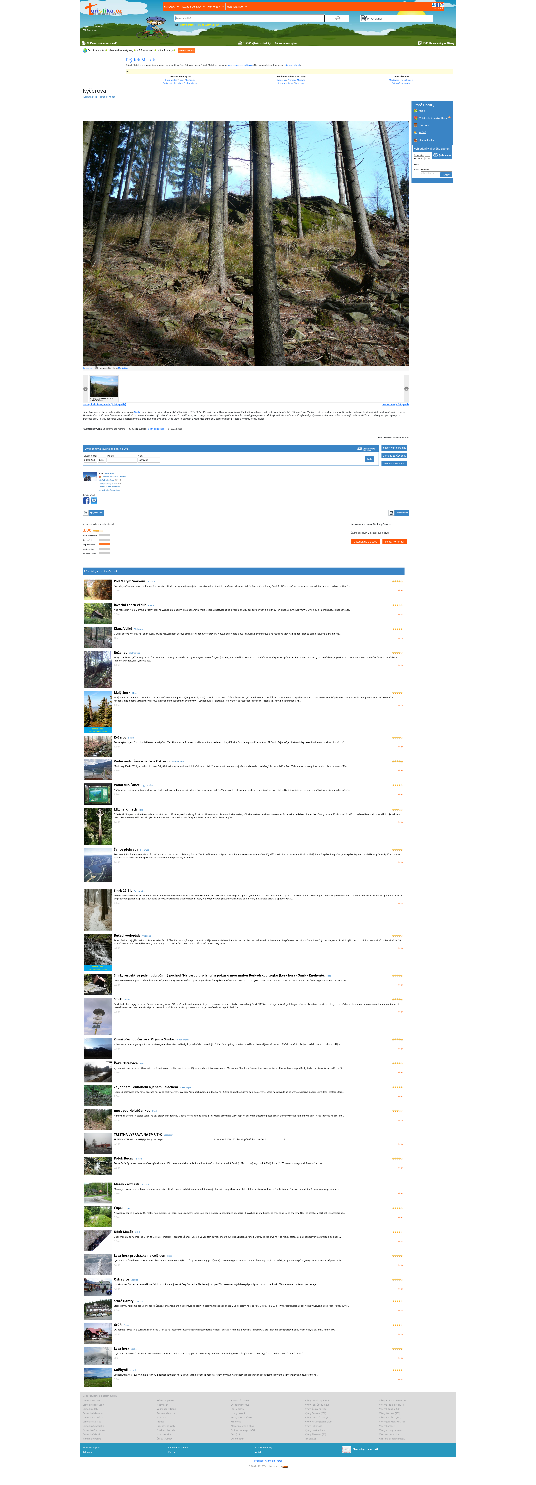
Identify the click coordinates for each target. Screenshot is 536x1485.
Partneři (172, 1452)
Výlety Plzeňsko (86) (389, 1408)
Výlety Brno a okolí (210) (392, 1404)
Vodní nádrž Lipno (166, 1408)
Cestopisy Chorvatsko (94, 1430)
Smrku (137, 412)
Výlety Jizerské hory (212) (318, 1417)
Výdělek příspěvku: (106, 480)
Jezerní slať (162, 1404)
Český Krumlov (164, 1438)
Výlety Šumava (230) (315, 1413)
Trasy (181, 80)
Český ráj (235, 1434)
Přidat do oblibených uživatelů (114, 477)
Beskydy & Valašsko (241, 1417)
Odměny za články (178, 1447)
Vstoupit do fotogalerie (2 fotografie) (104, 404)
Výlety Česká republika (317, 1400)
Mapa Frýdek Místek (187, 83)
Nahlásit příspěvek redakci (109, 490)
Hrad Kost (162, 1417)
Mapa (422, 110)
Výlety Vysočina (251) (390, 1417)
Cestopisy (190, 80)
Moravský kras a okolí (242, 1425)
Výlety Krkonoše (313, 1425)
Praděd (160, 1421)
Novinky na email (365, 1449)
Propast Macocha (166, 1413)
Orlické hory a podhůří (243, 1430)
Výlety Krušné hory (315, 1430)
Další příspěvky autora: (108, 483)
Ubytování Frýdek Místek (401, 80)
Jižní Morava (237, 1408)
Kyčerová (87, 368)
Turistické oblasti (240, 1400)
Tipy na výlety (171, 80)
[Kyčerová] (246, 243)
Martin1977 (123, 368)
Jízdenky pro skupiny (394, 447)
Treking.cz (310, 1438)
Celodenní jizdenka (393, 463)
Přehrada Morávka (296, 80)
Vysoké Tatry (237, 1438)
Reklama (87, 1452)
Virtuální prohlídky (389, 1434)
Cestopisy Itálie (91, 1408)
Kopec (112, 96)
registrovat (438, 8)
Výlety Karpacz (387, 1425)
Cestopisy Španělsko (93, 1417)
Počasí (422, 132)
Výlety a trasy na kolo (390, 1430)
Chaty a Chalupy (427, 140)
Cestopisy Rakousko (93, 1404)
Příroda (103, 96)
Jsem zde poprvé (91, 1447)
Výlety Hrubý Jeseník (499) (318, 1421)
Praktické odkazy (263, 1447)
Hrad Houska (164, 1434)
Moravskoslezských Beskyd (240, 65)
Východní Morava (240, 1404)
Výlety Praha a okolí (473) (392, 1400)
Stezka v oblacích (166, 1430)
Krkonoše (236, 1421)
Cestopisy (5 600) (91, 1400)
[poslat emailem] (93, 500)
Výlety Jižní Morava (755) (392, 1421)
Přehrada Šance (285, 83)
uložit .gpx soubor (156, 429)
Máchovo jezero (165, 1400)
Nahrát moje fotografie (395, 404)
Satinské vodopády (401, 83)
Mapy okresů (187, 24)
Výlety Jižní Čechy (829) (317, 1404)
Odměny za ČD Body (394, 455)
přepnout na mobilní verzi (268, 1460)
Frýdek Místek (140, 60)
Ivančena (281, 80)
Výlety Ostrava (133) (389, 1413)
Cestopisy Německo (93, 1413)
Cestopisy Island (91, 1434)
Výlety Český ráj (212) (316, 1408)
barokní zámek (293, 65)
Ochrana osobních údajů (392, 1438)
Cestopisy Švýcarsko (93, 1425)
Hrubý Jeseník (238, 1413)
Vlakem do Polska (92, 1438)
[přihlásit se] (438, 4)
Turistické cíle (169, 83)
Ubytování (424, 125)
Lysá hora (299, 83)
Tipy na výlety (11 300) (208, 24)
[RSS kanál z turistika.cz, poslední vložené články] (285, 1466)
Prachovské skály (166, 1425)
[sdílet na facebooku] (86, 500)
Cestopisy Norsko (92, 1421)
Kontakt (258, 1452)
